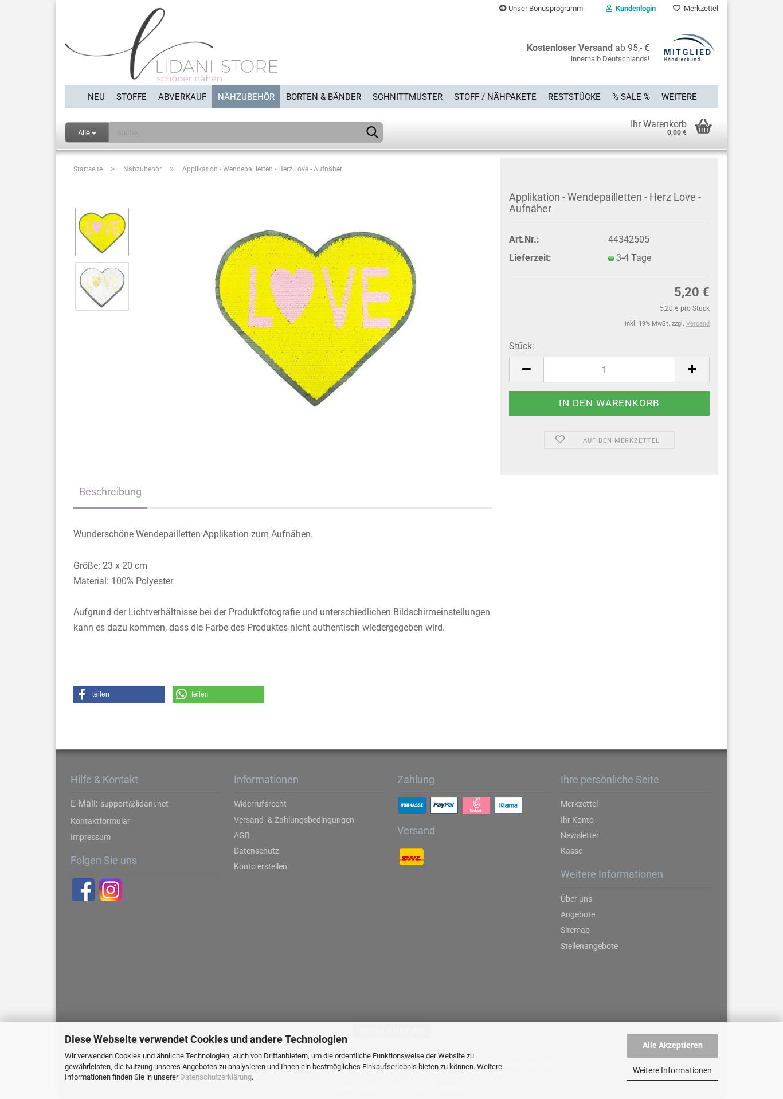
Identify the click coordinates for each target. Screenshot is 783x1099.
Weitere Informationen (672, 1070)
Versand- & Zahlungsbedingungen (294, 819)
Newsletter (580, 835)
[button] (119, 694)
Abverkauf (182, 97)
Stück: (521, 346)
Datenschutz (256, 850)
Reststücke (574, 97)
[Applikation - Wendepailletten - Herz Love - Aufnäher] (315, 314)
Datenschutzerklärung (216, 1077)
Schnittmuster (408, 97)
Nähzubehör (246, 97)
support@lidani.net (134, 803)
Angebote (578, 914)
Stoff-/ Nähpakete (495, 97)
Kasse (571, 850)
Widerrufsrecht (260, 803)
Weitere (679, 97)
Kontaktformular (100, 821)
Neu (96, 97)
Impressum (91, 837)
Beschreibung (110, 492)
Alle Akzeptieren (673, 1045)
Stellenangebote (589, 946)
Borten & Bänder (323, 97)
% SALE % (631, 97)
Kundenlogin (634, 8)
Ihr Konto (577, 819)
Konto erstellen (260, 866)
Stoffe (131, 97)
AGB (242, 835)
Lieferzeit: (530, 257)
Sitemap (575, 929)
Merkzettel (699, 8)
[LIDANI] (224, 51)
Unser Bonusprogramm (545, 8)
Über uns (576, 899)
